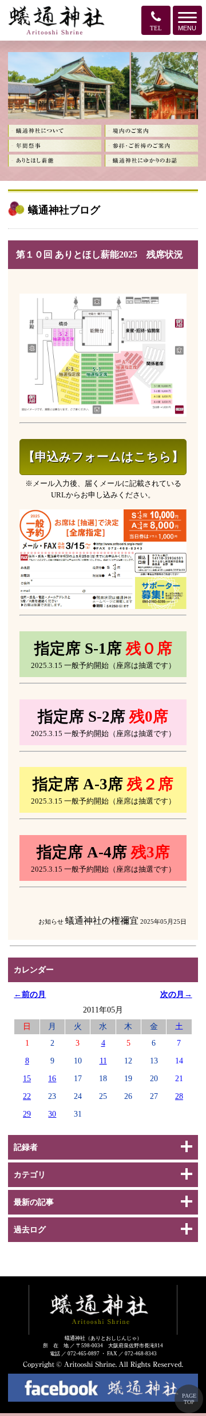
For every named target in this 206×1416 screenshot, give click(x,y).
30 (52, 1113)
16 (52, 1078)
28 (179, 1096)
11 (103, 1060)
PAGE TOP (189, 1399)
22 (27, 1096)
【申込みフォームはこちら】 (103, 457)
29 (27, 1113)
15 (27, 1078)
